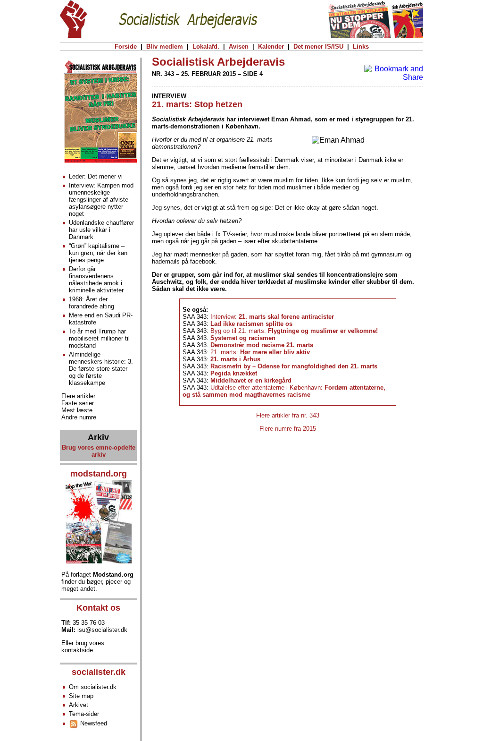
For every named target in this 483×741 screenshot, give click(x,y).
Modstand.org (113, 574)
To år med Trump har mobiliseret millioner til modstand (99, 338)
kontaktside (77, 650)
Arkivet (78, 704)
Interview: (272, 316)
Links (361, 46)
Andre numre (78, 417)
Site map (81, 695)
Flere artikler (78, 396)
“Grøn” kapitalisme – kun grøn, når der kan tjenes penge (98, 253)
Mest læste (76, 410)
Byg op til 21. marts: (294, 330)
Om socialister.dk (93, 686)
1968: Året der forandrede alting (91, 303)
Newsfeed (92, 723)
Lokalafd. (206, 46)
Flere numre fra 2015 (287, 428)
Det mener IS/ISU (318, 46)
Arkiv (98, 437)
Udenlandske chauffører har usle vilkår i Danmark (101, 229)
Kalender (271, 46)
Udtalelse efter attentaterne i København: (284, 391)
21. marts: (260, 352)
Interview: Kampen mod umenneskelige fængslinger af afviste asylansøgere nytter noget (101, 199)
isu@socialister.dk (102, 629)
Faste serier (77, 403)
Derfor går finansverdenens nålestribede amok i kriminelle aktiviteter (96, 279)
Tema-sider (84, 713)
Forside (126, 46)
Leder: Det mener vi (96, 176)
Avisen (238, 46)
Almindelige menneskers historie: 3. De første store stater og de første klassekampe (101, 368)
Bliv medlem (164, 46)
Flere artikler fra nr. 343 (287, 415)
